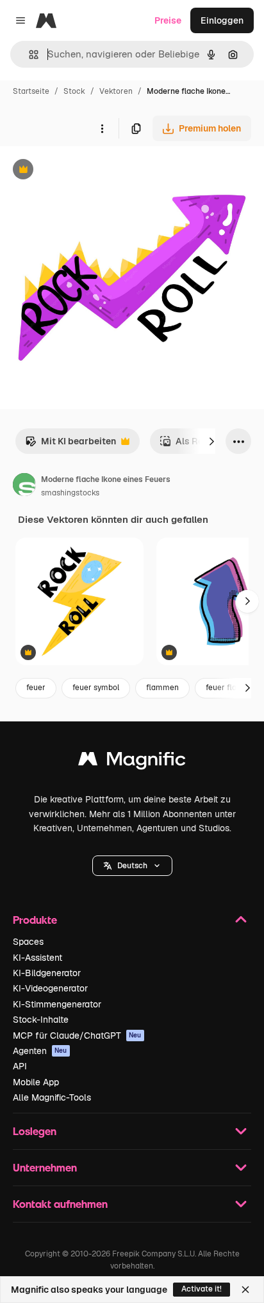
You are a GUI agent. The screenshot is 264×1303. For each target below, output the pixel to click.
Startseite (31, 91)
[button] (132, 865)
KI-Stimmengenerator (57, 1004)
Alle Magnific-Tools (52, 1097)
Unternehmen (45, 1167)
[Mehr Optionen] (102, 128)
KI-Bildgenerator (47, 973)
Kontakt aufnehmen (60, 1203)
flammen (162, 687)
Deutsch (132, 866)
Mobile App (36, 1082)
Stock (74, 91)
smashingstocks (70, 493)
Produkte (35, 919)
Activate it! (201, 1289)
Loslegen (34, 1131)
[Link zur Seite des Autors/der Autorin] (24, 486)
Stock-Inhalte (41, 1019)
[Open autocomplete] (28, 54)
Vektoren (116, 91)
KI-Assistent (37, 957)
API (20, 1066)
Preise (167, 20)
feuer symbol (95, 687)
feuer (35, 687)
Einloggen (222, 20)
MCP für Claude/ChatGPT (77, 1035)
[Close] (245, 1289)
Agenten (40, 1051)
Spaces (28, 941)
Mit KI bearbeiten (70, 444)
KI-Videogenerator (50, 988)
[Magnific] (132, 762)
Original (82, 171)
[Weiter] (211, 441)
